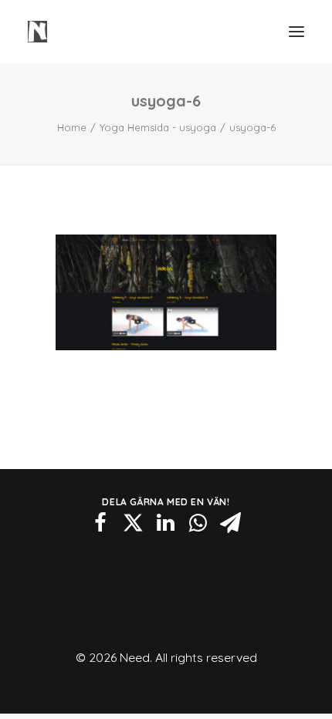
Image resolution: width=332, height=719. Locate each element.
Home (71, 127)
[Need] (37, 31)
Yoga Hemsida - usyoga (158, 127)
